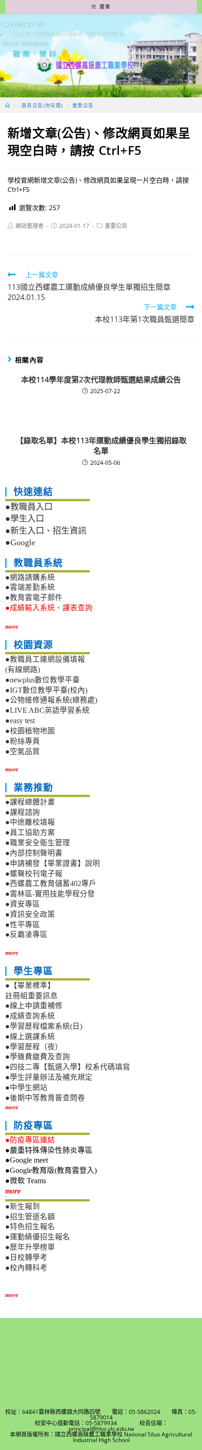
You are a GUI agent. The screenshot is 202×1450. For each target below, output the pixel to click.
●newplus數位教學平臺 (42, 680)
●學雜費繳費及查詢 (37, 1057)
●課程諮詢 (22, 812)
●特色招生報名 (30, 1226)
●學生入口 (24, 518)
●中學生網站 (26, 1087)
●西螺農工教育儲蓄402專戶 (50, 883)
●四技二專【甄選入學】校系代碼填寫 (67, 1067)
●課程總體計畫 (30, 802)
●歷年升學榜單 (30, 1247)
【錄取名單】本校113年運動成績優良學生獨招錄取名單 (101, 445)
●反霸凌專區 (26, 934)
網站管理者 (30, 226)
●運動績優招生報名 (37, 1237)
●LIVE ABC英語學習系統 (47, 710)
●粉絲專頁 (22, 741)
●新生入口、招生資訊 (45, 530)
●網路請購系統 (30, 577)
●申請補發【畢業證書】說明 (52, 863)
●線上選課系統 (30, 1036)
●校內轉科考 (26, 1268)
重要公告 (116, 226)
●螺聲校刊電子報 (33, 874)
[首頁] (7, 105)
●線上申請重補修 (33, 1006)
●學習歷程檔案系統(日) (43, 1026)
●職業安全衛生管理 (37, 843)
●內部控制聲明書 (33, 853)
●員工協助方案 (30, 832)
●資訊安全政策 (30, 914)
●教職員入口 (29, 507)
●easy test (20, 721)
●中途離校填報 (30, 822)
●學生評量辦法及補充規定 (49, 1077)
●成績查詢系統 (30, 1016)
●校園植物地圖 (30, 731)
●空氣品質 (22, 751)
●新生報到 (22, 1206)
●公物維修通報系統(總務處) (51, 700)
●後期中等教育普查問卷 (45, 1098)
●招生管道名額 (30, 1217)
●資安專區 (22, 904)
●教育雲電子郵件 (33, 597)
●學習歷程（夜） (33, 1047)
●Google (20, 542)
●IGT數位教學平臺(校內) (46, 690)
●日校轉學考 (26, 1257)
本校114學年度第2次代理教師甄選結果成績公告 (101, 379)
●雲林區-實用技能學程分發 (50, 894)
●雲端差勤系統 (30, 587)
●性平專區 (22, 925)
